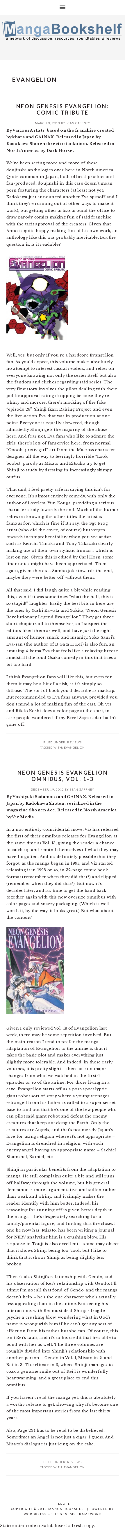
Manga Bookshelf (62, 36)
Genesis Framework (80, 1514)
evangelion (74, 747)
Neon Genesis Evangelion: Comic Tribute (62, 109)
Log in (64, 1503)
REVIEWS (74, 742)
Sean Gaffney (78, 123)
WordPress (35, 1514)
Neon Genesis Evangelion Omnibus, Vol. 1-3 (62, 775)
